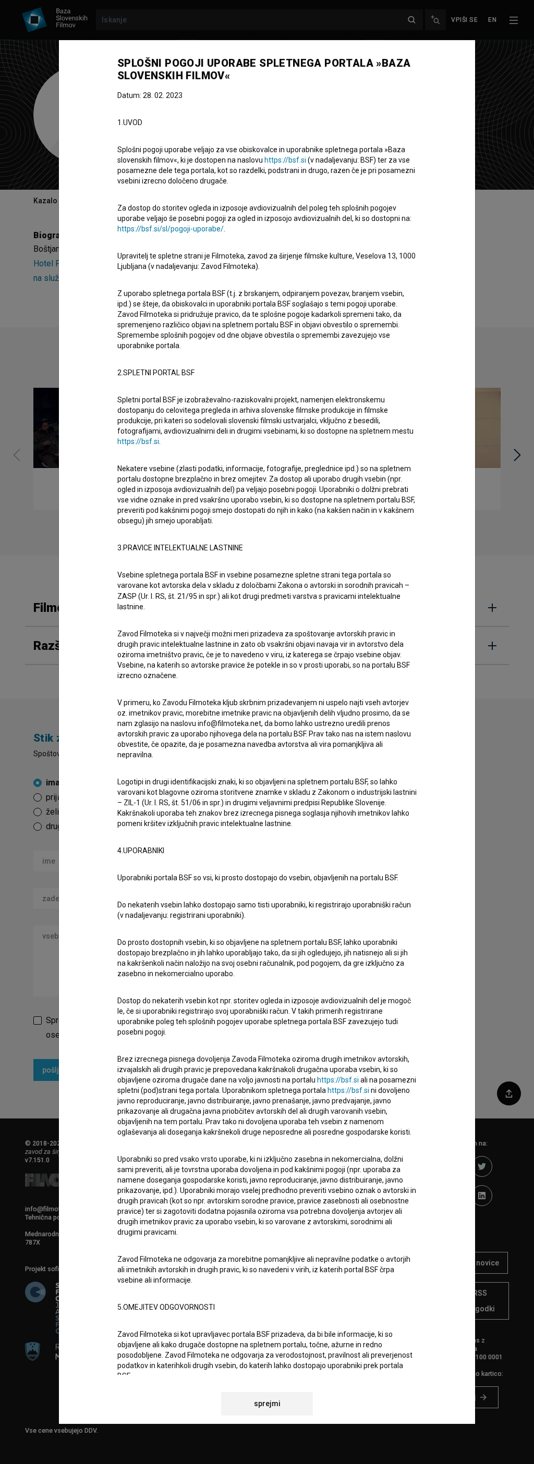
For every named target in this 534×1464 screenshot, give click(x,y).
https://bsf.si (285, 160)
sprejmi (267, 1403)
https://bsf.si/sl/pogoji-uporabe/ (170, 229)
